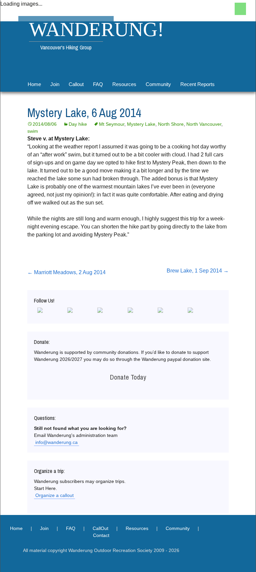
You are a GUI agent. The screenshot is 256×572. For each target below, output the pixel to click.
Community (158, 84)
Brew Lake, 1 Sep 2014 (198, 270)
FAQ (98, 84)
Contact (101, 535)
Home (34, 84)
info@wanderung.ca (56, 442)
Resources (124, 84)
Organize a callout (54, 495)
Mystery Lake (141, 124)
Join (54, 84)
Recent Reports (197, 84)
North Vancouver (203, 124)
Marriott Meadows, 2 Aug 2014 (66, 272)
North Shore (171, 124)
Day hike (78, 124)
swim (32, 131)
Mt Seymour (111, 124)
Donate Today (128, 377)
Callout (76, 84)
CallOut (100, 528)
